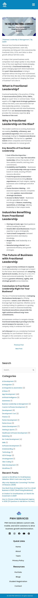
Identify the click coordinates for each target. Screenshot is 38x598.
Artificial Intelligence (9, 397)
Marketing (5, 436)
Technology (6, 452)
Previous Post (19, 345)
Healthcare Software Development (14, 433)
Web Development (9, 465)
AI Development (8, 381)
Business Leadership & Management (16, 40)
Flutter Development (9, 420)
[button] (31, 4)
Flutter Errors (6, 423)
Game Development (9, 426)
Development (7, 410)
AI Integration (7, 385)
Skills (3, 443)
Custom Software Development (13, 407)
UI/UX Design (6, 455)
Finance (5, 417)
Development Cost (9, 414)
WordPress (6, 468)
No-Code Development (10, 439)
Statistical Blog (7, 449)
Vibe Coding (6, 462)
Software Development (10, 446)
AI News (5, 391)
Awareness (6, 401)
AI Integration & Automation (12, 388)
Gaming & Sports (8, 430)
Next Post (19, 348)
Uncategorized (7, 459)
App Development (8, 394)
